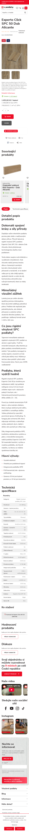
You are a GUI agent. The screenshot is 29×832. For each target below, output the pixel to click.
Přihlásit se (7, 758)
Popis (6, 209)
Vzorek (6, 123)
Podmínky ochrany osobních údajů (11, 812)
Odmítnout (9, 828)
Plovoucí (23, 517)
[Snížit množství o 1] (3, 110)
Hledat (25, 12)
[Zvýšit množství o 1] (8, 110)
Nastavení (14, 825)
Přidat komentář (9, 652)
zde (17, 822)
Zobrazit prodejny (10, 674)
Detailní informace (8, 93)
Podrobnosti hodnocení (22, 31)
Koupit (9, 116)
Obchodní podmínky (7, 809)
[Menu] (25, 8)
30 (24, 508)
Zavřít (22, 145)
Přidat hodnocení (10, 636)
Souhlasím (20, 828)
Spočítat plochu (12, 131)
